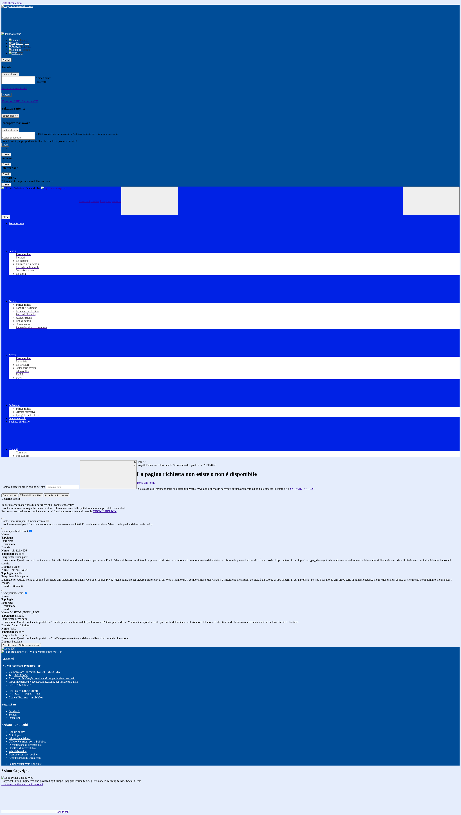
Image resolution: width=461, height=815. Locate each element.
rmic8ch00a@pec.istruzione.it (46, 681)
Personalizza (9, 495)
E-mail (39, 133)
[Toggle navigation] (149, 201)
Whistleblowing (18, 751)
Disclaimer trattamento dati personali (22, 784)
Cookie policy (17, 731)
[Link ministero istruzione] (17, 6)
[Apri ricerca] (431, 201)
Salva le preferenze (29, 645)
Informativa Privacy (20, 738)
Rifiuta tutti (30, 495)
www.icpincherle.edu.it (15, 531)
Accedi (6, 60)
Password (40, 81)
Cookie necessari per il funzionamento (23, 521)
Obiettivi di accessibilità (22, 748)
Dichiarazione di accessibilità (25, 744)
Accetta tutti (56, 495)
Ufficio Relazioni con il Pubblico (27, 741)
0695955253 (21, 675)
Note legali (15, 735)
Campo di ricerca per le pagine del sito (23, 486)
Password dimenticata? (14, 88)
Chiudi (6, 154)
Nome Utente (43, 78)
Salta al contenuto (11, 2)
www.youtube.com (12, 592)
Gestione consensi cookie (23, 754)
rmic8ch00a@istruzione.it (46, 678)
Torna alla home (146, 482)
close (5, 217)
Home (140, 461)
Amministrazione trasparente (25, 757)
